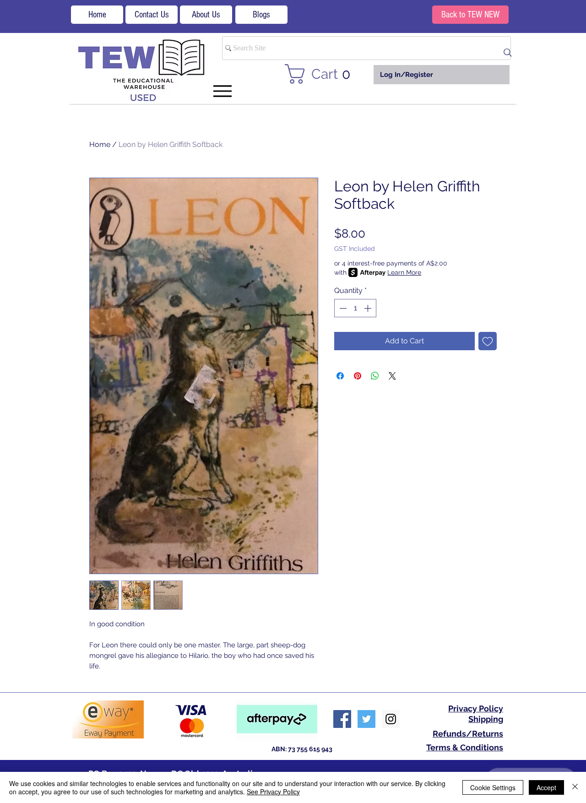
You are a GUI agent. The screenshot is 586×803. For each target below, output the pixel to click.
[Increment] (368, 308)
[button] (323, 74)
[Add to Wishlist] (487, 341)
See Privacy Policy (273, 791)
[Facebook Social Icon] (342, 719)
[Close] (575, 787)
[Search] (507, 52)
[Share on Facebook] (340, 375)
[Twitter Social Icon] (366, 719)
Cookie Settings (492, 787)
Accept (546, 787)
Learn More (404, 272)
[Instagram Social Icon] (391, 719)
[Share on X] (392, 375)
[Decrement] (342, 308)
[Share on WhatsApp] (374, 375)
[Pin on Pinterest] (357, 375)
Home (99, 144)
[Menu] (222, 91)
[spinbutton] (355, 308)
